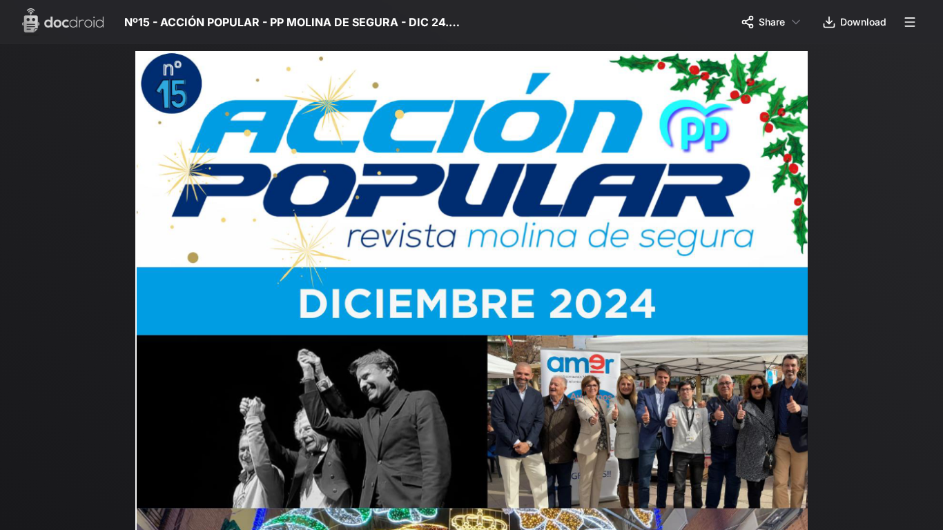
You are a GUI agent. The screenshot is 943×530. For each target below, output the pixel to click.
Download (863, 22)
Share (772, 22)
